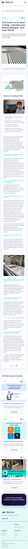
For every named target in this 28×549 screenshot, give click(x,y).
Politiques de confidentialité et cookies (8, 543)
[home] (7, 2)
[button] (25, 2)
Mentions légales (5, 545)
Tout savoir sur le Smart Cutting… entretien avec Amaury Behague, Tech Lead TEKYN (14, 11)
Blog (3, 11)
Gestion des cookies (5, 547)
